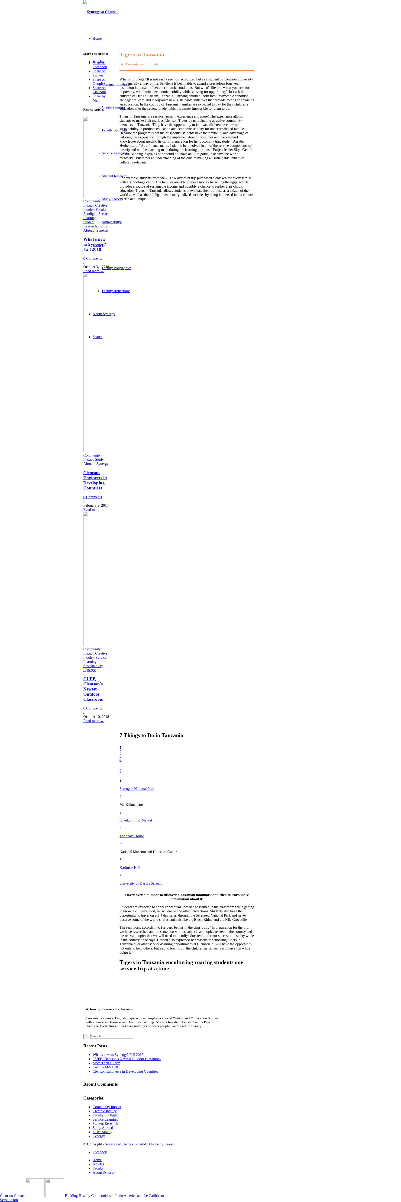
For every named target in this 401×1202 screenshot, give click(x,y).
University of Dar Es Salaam (141, 883)
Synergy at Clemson (120, 1144)
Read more (93, 271)
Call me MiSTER (105, 1067)
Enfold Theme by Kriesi (155, 1144)
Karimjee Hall (130, 868)
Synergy (102, 230)
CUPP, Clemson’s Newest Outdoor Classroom (127, 1059)
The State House (132, 836)
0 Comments (92, 258)
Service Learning (96, 216)
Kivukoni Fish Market (136, 820)
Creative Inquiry (104, 1111)
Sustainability (93, 666)
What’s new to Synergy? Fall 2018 (94, 244)
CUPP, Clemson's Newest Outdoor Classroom (93, 689)
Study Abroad (93, 461)
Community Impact (92, 203)
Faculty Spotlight (95, 212)
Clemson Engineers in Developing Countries (95, 480)
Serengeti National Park (137, 789)
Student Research (90, 224)
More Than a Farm (106, 1063)
